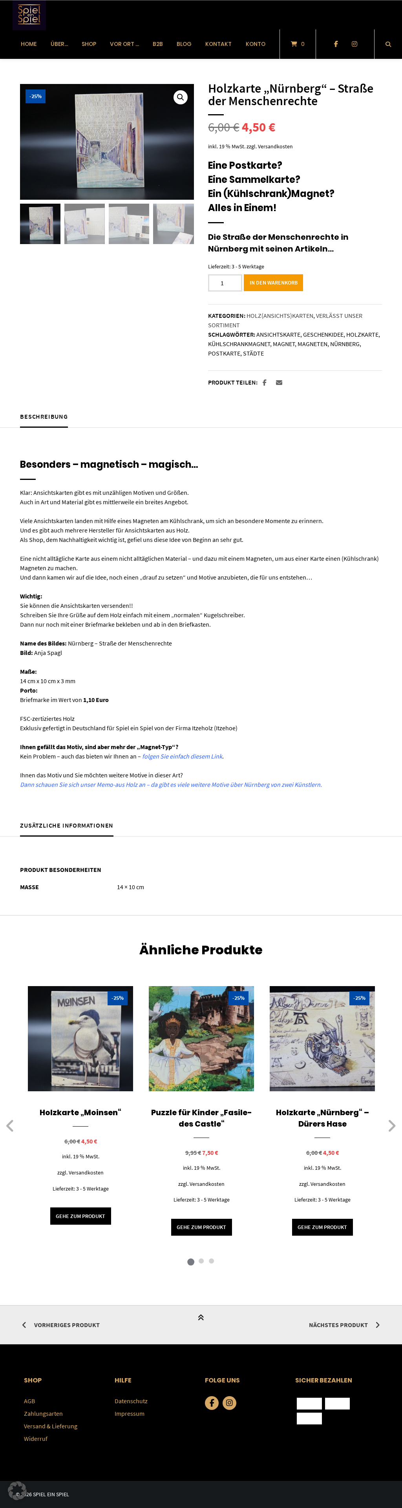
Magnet (284, 344)
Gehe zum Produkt (80, 1216)
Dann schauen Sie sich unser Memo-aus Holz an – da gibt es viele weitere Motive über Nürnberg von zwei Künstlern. (171, 784)
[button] (181, 97)
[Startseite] (29, 14)
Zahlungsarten (43, 1413)
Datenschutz (131, 1401)
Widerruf (36, 1438)
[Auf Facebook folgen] (336, 44)
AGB (29, 1401)
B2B (158, 44)
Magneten (312, 344)
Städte (253, 353)
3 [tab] (211, 1261)
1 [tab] (191, 1261)
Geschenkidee (323, 334)
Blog (184, 44)
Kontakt (218, 44)
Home (29, 44)
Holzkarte (362, 334)
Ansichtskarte (278, 334)
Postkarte (224, 353)
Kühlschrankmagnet (239, 344)
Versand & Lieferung (50, 1426)
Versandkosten (275, 146)
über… (59, 44)
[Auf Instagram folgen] (354, 44)
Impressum (129, 1413)
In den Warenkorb (274, 282)
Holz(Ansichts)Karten (280, 315)
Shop (89, 44)
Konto (255, 44)
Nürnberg (345, 344)
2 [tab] (201, 1261)
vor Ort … (124, 44)
